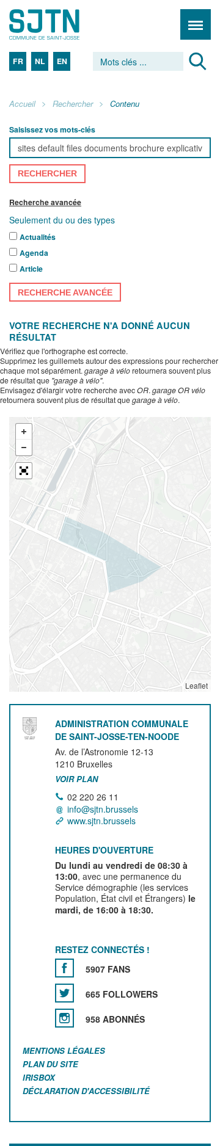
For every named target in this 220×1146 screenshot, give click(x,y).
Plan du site (50, 1064)
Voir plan (76, 779)
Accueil (22, 104)
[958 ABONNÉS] (64, 1018)
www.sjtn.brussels (101, 820)
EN (62, 61)
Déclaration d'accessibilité (86, 1091)
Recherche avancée (45, 202)
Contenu (124, 104)
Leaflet (196, 686)
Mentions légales (64, 1051)
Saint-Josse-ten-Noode (61, 24)
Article (31, 269)
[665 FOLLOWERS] (64, 993)
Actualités (38, 237)
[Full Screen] (24, 471)
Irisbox (39, 1077)
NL (40, 61)
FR (18, 61)
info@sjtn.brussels (102, 808)
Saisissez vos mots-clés (52, 129)
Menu (195, 24)
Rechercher (73, 104)
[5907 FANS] (64, 968)
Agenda (34, 253)
